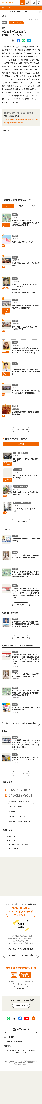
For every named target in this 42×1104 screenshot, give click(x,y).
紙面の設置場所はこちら (18, 817)
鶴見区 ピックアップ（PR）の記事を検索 (20, 723)
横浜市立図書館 (12, 848)
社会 (32, 12)
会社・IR (28, 3)
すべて (4, 12)
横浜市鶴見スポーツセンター (17, 844)
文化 (26, 12)
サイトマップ (21, 1053)
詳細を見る (20, 989)
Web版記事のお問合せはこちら (20, 822)
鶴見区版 (6, 7)
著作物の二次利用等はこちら (20, 807)
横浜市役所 (11, 840)
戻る (4, 16)
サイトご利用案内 (28, 1050)
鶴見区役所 (11, 836)
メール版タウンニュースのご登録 (20, 955)
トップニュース (15, 12)
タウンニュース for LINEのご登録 (20, 949)
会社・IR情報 (9, 1037)
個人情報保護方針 (13, 1050)
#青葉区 (6, 131)
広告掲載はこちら (15, 812)
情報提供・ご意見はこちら (19, 802)
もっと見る (20, 429)
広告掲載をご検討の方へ (13, 1042)
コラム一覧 (20, 773)
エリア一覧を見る (20, 522)
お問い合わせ (23, 1029)
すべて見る (20, 605)
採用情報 (7, 1046)
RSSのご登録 (20, 1005)
